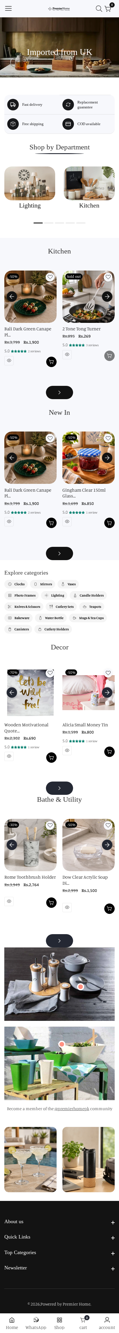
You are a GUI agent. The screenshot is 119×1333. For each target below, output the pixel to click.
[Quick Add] (80, 986)
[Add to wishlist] (50, 277)
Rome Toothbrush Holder (30, 877)
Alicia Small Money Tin (85, 724)
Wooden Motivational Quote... (26, 728)
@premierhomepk (72, 1108)
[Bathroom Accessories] (59, 940)
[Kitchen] (59, 392)
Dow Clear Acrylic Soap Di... (85, 880)
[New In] (59, 553)
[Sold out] (109, 356)
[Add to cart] (51, 362)
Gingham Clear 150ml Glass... (84, 493)
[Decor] (59, 788)
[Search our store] (100, 8)
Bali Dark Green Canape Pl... (27, 332)
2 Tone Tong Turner (81, 329)
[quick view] (9, 360)
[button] (107, 296)
